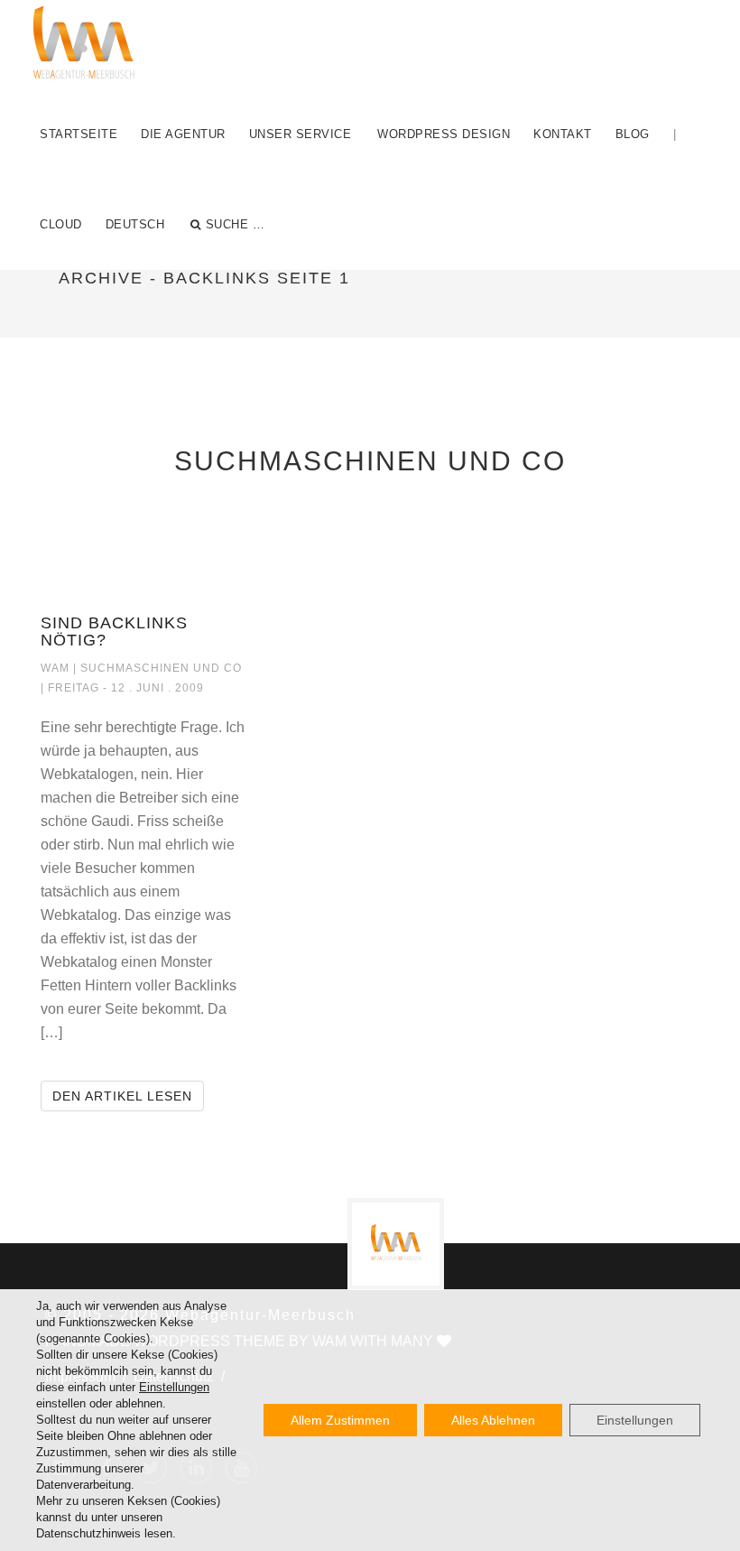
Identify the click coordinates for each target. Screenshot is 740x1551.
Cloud (61, 224)
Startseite (78, 134)
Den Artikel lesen (128, 1095)
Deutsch (135, 224)
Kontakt (562, 134)
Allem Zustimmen (340, 1420)
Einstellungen (174, 1387)
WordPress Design (443, 134)
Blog (632, 134)
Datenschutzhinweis (88, 1533)
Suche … (235, 224)
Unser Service (300, 134)
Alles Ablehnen (493, 1420)
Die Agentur (183, 134)
